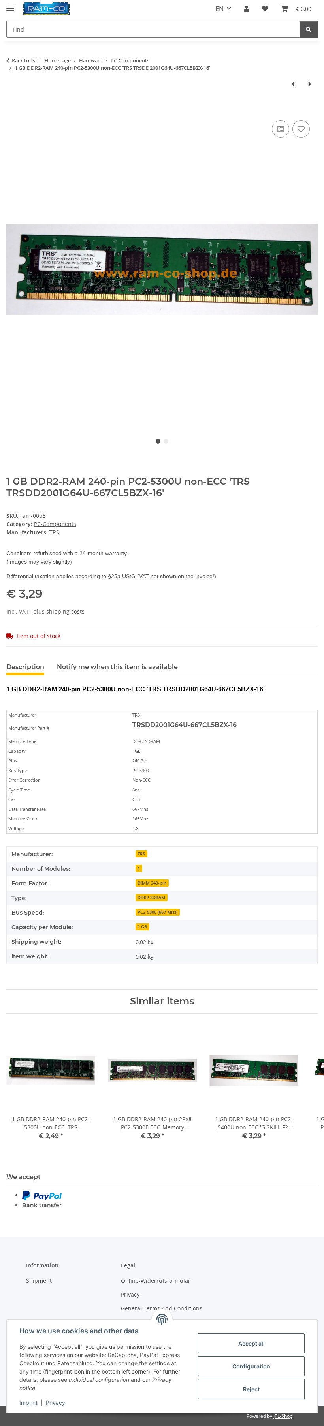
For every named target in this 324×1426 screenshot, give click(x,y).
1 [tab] (158, 441)
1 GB (142, 927)
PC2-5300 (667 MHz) (157, 912)
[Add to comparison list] (280, 129)
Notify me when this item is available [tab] (117, 667)
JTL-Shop (282, 1416)
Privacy (55, 1402)
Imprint (28, 1402)
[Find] (309, 29)
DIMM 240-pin (152, 883)
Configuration (251, 1366)
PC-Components (55, 524)
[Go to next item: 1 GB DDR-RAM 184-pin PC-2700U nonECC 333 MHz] (309, 83)
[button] (246, 9)
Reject (251, 1389)
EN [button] (219, 8)
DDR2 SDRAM (151, 897)
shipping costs (65, 611)
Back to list (24, 60)
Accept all (251, 1343)
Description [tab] (25, 667)
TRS (141, 854)
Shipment (39, 1280)
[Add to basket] (12, 109)
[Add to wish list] (301, 129)
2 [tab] (166, 441)
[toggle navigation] (10, 5)
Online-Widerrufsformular (155, 1280)
